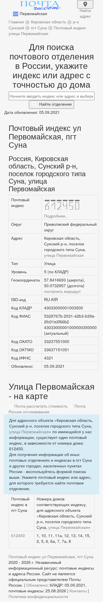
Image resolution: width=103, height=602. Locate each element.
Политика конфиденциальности (38, 596)
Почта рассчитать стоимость (40, 406)
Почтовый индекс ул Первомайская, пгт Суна (51, 556)
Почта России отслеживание (47, 408)
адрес (85, 8)
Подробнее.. (56, 216)
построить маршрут (62, 291)
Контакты (78, 590)
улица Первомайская (64, 255)
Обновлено (36, 585)
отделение (55, 104)
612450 (18, 535)
